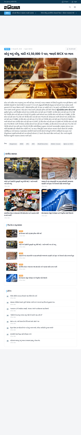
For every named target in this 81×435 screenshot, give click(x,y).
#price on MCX (68, 144)
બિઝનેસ (7, 49)
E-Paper (66, 2)
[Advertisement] (40, 30)
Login (75, 2)
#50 (33, 144)
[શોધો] (70, 7)
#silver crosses (55, 144)
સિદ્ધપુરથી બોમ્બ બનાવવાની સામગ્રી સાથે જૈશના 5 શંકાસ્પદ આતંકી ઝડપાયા (24, 13)
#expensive (13, 144)
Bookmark (72, 49)
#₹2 (27, 144)
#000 (21, 144)
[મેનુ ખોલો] (75, 7)
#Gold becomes (43, 144)
